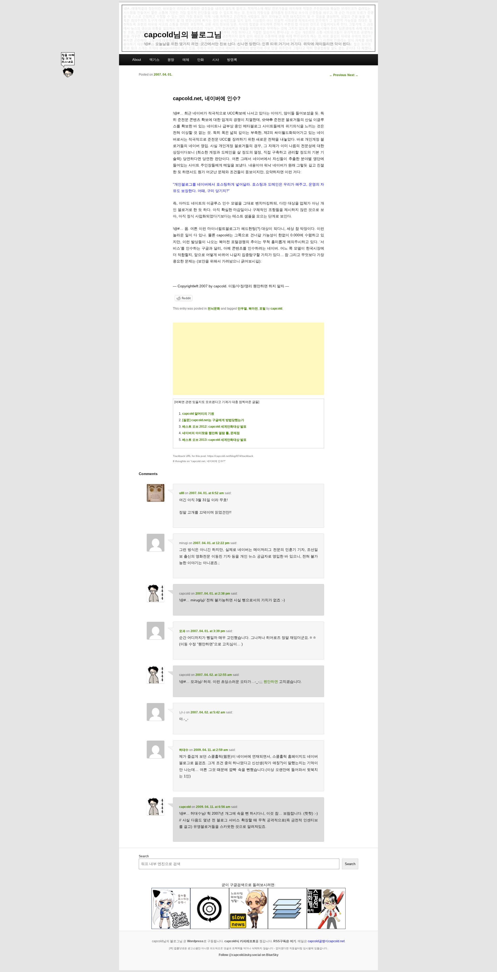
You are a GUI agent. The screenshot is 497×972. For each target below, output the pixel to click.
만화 (200, 60)
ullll (181, 493)
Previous (337, 75)
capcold (276, 308)
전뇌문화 (214, 308)
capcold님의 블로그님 (183, 34)
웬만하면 (271, 681)
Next (352, 75)
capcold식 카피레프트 (239, 941)
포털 (262, 308)
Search (144, 856)
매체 (185, 60)
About (136, 60)
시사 (215, 60)
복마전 (253, 308)
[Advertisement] (248, 359)
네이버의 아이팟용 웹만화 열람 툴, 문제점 (211, 433)
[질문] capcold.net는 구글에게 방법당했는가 (213, 420)
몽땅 (170, 60)
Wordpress (195, 941)
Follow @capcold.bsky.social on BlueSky (249, 955)
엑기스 (154, 60)
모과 (182, 631)
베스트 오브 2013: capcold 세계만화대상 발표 (214, 440)
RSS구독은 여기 (284, 941)
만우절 (242, 308)
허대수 (183, 750)
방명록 (232, 60)
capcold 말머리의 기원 (198, 413)
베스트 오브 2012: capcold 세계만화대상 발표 (214, 426)
